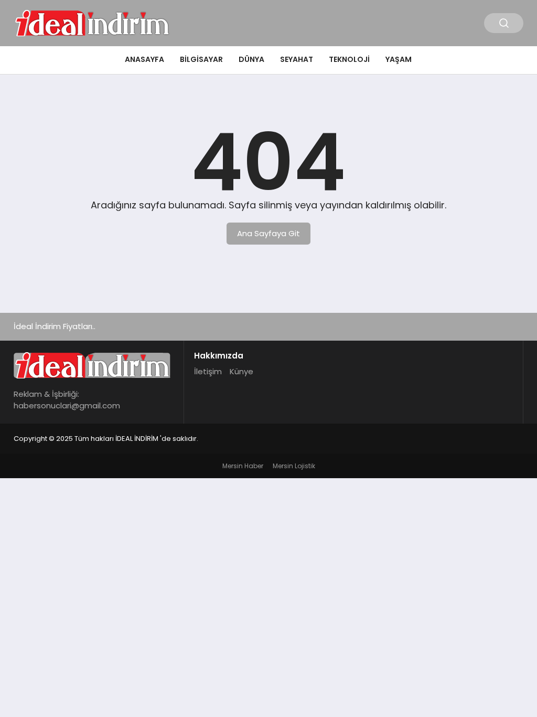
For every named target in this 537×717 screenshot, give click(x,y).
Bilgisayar (201, 59)
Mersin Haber (242, 465)
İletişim (208, 371)
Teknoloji (349, 59)
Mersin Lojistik (294, 465)
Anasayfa (144, 59)
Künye (241, 371)
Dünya (251, 59)
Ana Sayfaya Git (268, 233)
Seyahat (296, 59)
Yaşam (398, 59)
